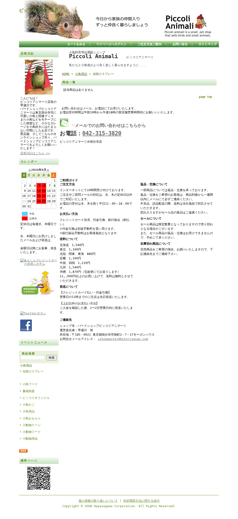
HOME (65, 74)
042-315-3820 (101, 133)
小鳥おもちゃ (32, 418)
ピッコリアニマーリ (39, 10)
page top (205, 96)
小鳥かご (29, 404)
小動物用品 (30, 438)
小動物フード (32, 432)
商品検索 (28, 353)
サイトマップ (207, 44)
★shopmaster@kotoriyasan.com (123, 339)
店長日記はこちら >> (35, 153)
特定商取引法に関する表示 (141, 500)
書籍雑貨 (29, 391)
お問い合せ (180, 44)
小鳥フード (30, 384)
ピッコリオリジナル (36, 398)
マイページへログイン (111, 44)
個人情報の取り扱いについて (98, 500)
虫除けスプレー (33, 371)
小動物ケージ (32, 425)
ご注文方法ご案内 (149, 44)
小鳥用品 (26, 365)
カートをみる (76, 44)
